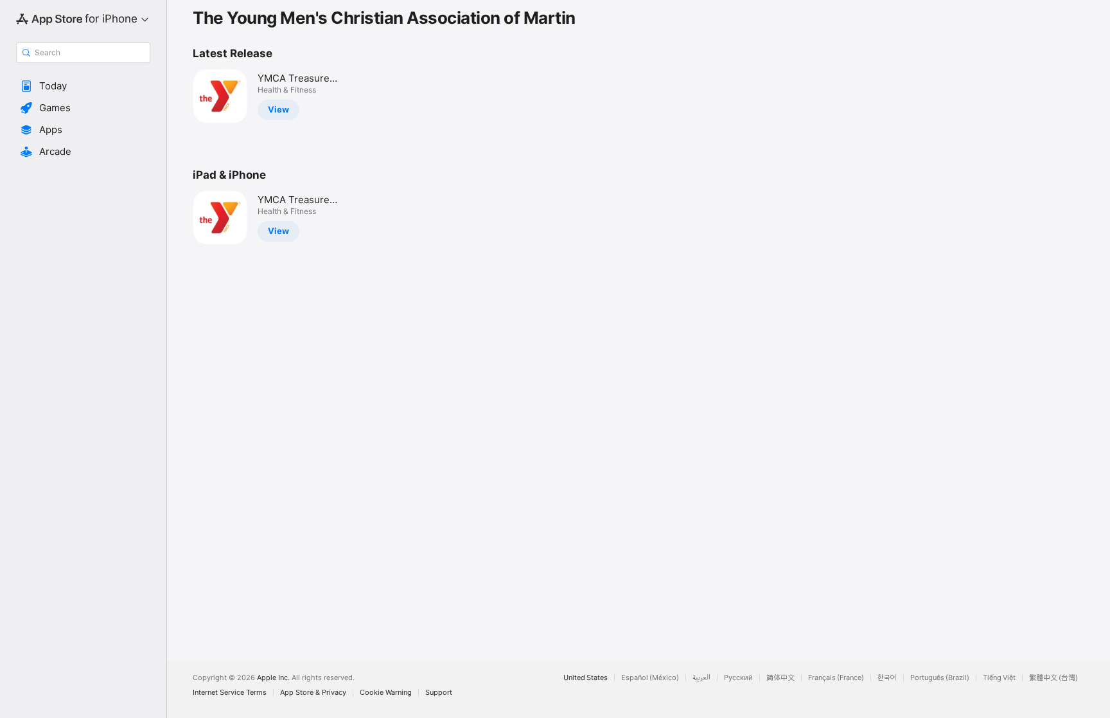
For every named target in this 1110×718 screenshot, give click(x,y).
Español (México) (650, 677)
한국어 (887, 677)
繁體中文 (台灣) (1053, 677)
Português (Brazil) (939, 677)
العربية (701, 677)
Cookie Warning (386, 692)
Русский (738, 677)
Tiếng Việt (999, 677)
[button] (83, 86)
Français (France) (836, 677)
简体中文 (780, 677)
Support (438, 692)
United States (585, 677)
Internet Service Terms (230, 692)
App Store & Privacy (313, 692)
